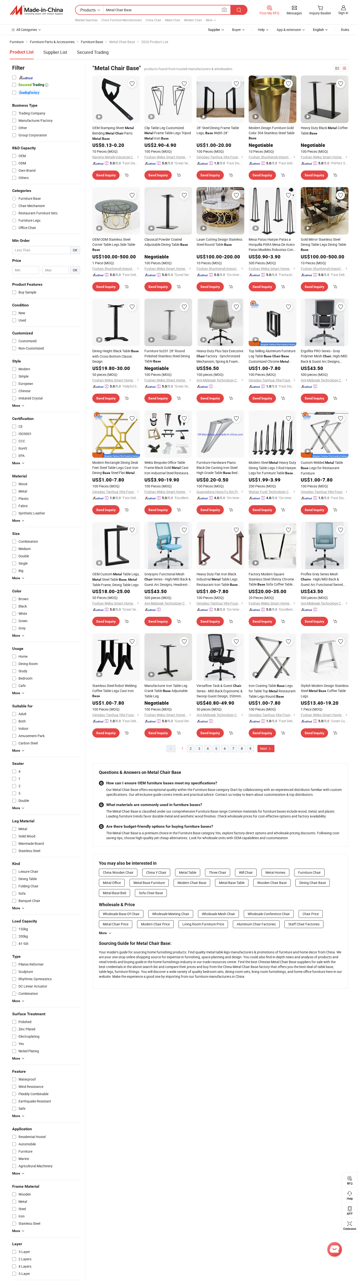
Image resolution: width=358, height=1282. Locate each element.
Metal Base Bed (114, 893)
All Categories (26, 29)
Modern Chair (193, 20)
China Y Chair (156, 872)
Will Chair (246, 872)
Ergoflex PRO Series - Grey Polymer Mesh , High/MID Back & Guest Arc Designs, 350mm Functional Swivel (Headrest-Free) (324, 356)
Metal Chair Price (115, 924)
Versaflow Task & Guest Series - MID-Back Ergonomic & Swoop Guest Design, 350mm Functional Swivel (220, 691)
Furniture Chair (309, 872)
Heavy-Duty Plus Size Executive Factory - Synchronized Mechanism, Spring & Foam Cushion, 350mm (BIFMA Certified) (220, 356)
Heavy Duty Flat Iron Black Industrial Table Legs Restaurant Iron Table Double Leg (217, 579)
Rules (345, 29)
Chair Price (310, 914)
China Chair (153, 20)
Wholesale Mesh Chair (218, 914)
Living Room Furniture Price (203, 924)
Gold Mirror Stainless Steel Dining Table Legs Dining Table (323, 244)
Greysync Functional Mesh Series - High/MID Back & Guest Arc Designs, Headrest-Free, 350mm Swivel (167, 579)
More (103, 933)
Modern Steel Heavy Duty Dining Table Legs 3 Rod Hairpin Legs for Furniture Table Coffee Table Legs (272, 468)
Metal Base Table (232, 882)
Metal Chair (172, 20)
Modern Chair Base (192, 882)
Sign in (343, 12)
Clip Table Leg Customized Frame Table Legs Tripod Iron (167, 133)
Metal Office (112, 882)
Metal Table (187, 872)
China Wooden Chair (118, 872)
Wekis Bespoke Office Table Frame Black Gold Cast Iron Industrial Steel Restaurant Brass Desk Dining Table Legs (167, 467)
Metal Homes (275, 872)
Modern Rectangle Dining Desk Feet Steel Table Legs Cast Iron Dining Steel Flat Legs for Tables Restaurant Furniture (115, 467)
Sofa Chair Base (151, 893)
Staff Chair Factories (304, 924)
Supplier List (55, 52)
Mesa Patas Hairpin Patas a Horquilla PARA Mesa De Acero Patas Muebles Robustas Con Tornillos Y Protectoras (272, 244)
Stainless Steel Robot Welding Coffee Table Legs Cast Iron (114, 690)
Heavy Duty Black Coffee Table (324, 130)
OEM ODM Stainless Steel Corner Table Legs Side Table (113, 244)
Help (261, 29)
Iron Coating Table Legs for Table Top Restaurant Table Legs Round (272, 691)
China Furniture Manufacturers (121, 20)
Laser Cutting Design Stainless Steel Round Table (219, 242)
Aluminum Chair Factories (256, 924)
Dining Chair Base (312, 882)
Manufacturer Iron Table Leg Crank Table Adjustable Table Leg (166, 690)
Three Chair (217, 872)
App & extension (289, 29)
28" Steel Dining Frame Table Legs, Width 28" (218, 130)
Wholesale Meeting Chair (170, 914)
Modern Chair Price (155, 924)
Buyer (236, 29)
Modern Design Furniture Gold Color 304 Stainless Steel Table (271, 132)
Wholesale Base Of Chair (121, 914)
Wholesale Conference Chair (269, 914)
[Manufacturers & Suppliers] (36, 10)
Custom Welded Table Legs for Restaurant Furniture (322, 467)
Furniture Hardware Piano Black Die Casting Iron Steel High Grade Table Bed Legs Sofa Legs (217, 467)
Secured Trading (93, 52)
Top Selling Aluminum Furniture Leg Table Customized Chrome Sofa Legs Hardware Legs (272, 356)
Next (264, 748)
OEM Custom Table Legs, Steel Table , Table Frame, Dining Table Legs (116, 579)
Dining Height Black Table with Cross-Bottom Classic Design (115, 356)
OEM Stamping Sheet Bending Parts (113, 133)
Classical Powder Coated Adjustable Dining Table (166, 242)
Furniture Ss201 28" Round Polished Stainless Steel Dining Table (167, 356)
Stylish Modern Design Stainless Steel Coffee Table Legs (325, 690)
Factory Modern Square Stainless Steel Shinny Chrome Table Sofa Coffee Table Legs (271, 579)
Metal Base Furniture (149, 882)
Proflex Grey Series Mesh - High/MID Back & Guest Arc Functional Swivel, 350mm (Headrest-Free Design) (322, 579)
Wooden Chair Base (272, 882)
